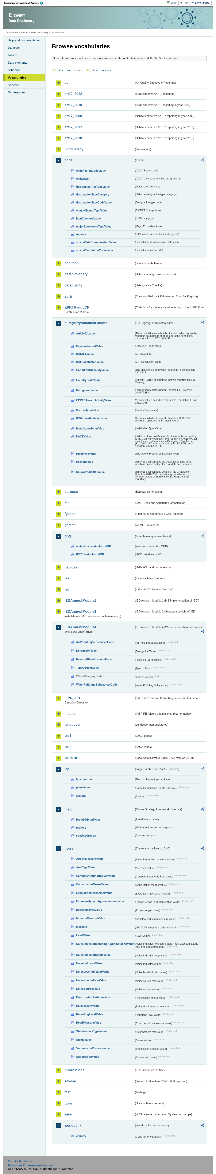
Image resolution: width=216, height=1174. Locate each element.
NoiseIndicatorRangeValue (93, 954)
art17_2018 (73, 138)
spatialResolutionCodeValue (94, 250)
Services (13, 85)
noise (69, 848)
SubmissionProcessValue (93, 1048)
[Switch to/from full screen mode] (187, 3)
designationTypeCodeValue (94, 202)
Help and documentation (24, 40)
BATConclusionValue (90, 362)
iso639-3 (81, 926)
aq (67, 82)
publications (74, 1070)
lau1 (68, 736)
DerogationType (86, 650)
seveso (70, 1081)
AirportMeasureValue (89, 858)
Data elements (17, 62)
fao (67, 503)
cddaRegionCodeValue (91, 170)
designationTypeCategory (92, 194)
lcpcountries (84, 779)
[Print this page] (181, 3)
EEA (25, 3)
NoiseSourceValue (88, 988)
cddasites (82, 178)
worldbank (73, 1125)
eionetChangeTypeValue (91, 210)
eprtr (68, 296)
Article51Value (85, 333)
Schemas (14, 70)
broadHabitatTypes (88, 819)
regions (81, 234)
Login (174, 2)
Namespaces (16, 92)
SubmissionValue (87, 1056)
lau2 (68, 747)
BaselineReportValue (89, 346)
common (72, 263)
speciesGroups (86, 835)
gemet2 (70, 525)
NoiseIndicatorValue (89, 963)
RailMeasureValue (87, 1005)
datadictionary (76, 274)
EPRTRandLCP (77, 307)
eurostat (71, 491)
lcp (67, 769)
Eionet (24, 32)
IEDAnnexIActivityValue (91, 418)
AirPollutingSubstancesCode (95, 642)
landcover (73, 724)
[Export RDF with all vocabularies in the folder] (202, 160)
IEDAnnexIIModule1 (80, 600)
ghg (68, 536)
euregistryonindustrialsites (86, 323)
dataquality (73, 285)
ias (67, 578)
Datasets (14, 47)
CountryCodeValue (88, 380)
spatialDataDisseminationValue (96, 242)
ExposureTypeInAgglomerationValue (100, 901)
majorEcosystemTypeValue (93, 226)
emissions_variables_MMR (93, 546)
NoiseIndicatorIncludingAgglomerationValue (105, 943)
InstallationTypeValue (90, 428)
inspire (70, 713)
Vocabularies (17, 77)
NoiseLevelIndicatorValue (92, 971)
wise (68, 1114)
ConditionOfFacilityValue (92, 370)
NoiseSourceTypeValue (91, 980)
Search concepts (101, 70)
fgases (70, 514)
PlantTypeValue (86, 453)
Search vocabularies (70, 70)
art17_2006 (73, 116)
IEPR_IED (72, 698)
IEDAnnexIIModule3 (80, 611)
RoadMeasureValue (88, 1022)
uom (68, 1103)
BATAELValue (85, 354)
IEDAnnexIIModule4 (80, 627)
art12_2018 (73, 105)
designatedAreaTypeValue (93, 186)
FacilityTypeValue (87, 410)
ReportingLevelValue (89, 1014)
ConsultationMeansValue (92, 884)
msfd (69, 809)
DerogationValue (87, 390)
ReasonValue (84, 461)
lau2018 (71, 758)
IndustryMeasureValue (90, 918)
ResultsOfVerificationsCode (94, 659)
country (81, 1136)
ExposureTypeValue (89, 909)
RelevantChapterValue (90, 471)
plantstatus (83, 787)
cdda (69, 160)
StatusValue (84, 1039)
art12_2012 (73, 94)
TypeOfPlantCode (87, 667)
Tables (12, 55)
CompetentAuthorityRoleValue (95, 875)
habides (71, 567)
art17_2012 (73, 127)
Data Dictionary (39, 32)
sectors (81, 795)
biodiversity (74, 149)
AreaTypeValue (85, 867)
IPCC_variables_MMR (90, 554)
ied (67, 589)
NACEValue (83, 436)
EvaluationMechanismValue (94, 893)
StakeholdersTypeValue (91, 1031)
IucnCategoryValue (88, 218)
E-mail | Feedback (20, 1161)
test (67, 1092)
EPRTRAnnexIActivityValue (93, 400)
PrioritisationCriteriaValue (93, 997)
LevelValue (83, 935)
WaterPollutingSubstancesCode (96, 684)
